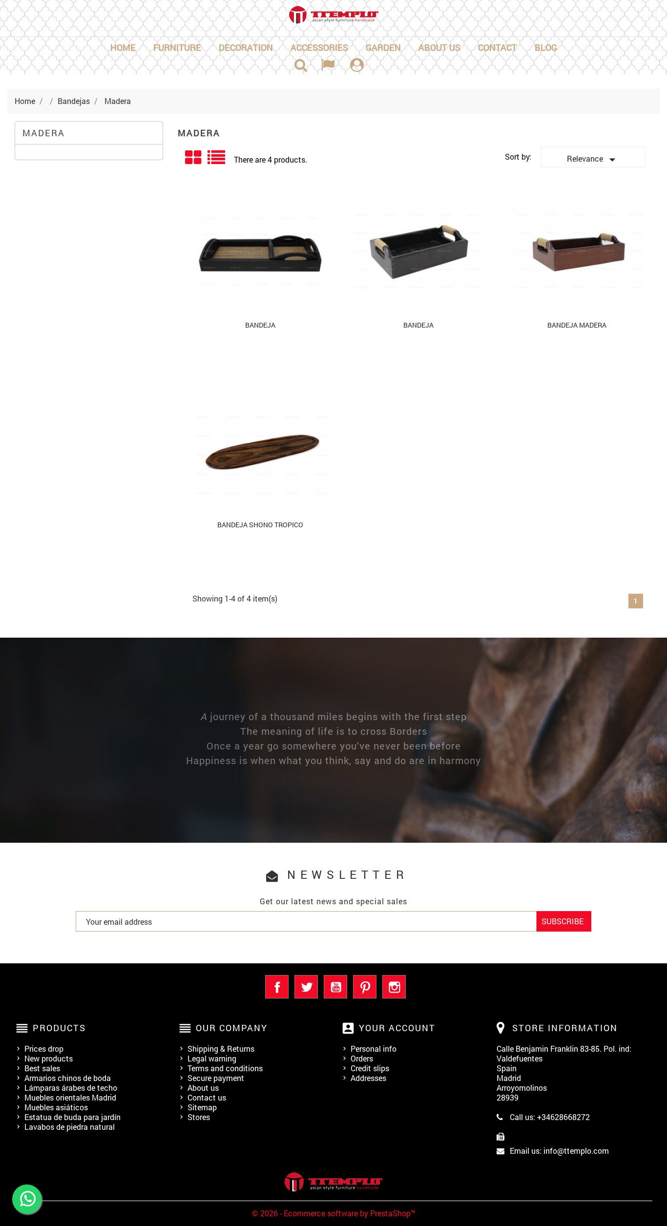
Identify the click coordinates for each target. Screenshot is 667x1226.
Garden (383, 47)
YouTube (335, 987)
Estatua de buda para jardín (72, 1117)
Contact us (207, 1097)
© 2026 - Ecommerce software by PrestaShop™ (334, 1213)
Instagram (394, 987)
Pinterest (365, 987)
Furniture (177, 47)
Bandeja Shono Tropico (260, 524)
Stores (199, 1117)
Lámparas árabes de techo (70, 1087)
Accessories (319, 47)
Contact (497, 47)
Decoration (246, 47)
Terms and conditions (225, 1068)
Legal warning (212, 1058)
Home (123, 47)
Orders (362, 1058)
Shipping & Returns (221, 1048)
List (217, 160)
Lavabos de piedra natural (69, 1127)
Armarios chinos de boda (67, 1078)
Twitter (306, 987)
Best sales (42, 1068)
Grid (194, 157)
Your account (397, 1028)
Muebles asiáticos (56, 1107)
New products (48, 1058)
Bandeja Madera (576, 325)
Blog (546, 47)
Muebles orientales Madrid (70, 1097)
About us (439, 47)
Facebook (277, 987)
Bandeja (260, 325)
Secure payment (216, 1078)
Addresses (368, 1078)
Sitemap (202, 1107)
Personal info (373, 1048)
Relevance (593, 159)
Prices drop (43, 1048)
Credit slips (370, 1068)
